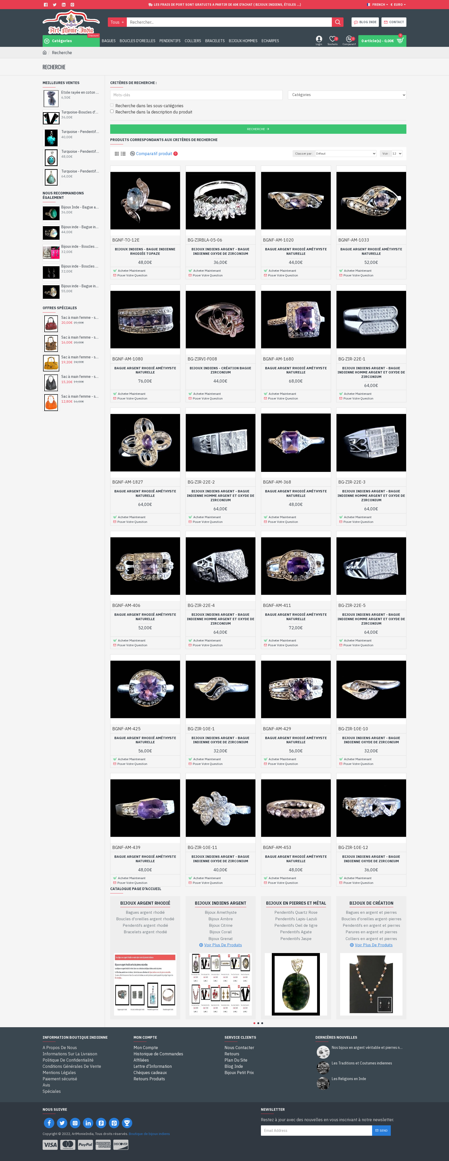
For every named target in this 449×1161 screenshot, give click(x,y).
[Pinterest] (73, 4)
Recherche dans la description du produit (153, 112)
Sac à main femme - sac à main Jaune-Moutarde (80, 357)
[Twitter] (55, 4)
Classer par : (304, 153)
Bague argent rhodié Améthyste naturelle (296, 251)
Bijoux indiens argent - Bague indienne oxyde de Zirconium (220, 251)
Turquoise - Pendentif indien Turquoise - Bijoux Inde (80, 131)
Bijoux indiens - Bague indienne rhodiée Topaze (145, 251)
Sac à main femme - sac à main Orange (80, 396)
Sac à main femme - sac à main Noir (80, 376)
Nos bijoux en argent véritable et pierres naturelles (367, 1048)
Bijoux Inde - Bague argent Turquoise (80, 207)
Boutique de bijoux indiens (149, 1134)
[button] (254, 1023)
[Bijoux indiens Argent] (220, 984)
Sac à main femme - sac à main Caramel (80, 337)
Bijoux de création (371, 903)
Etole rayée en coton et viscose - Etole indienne (80, 92)
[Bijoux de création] (371, 984)
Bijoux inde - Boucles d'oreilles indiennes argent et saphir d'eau (80, 266)
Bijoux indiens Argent (220, 903)
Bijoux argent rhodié (145, 903)
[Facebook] (46, 4)
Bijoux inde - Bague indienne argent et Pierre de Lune (80, 227)
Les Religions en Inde (349, 1079)
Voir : (385, 153)
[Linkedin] (64, 4)
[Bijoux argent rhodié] (145, 984)
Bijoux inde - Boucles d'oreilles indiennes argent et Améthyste (80, 246)
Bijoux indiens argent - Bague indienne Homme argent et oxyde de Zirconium (371, 372)
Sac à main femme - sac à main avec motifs (80, 317)
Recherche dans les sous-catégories (149, 105)
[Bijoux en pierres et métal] (296, 984)
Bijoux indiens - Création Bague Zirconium (220, 370)
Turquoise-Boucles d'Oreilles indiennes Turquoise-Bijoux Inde (80, 112)
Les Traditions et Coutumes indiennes (362, 1063)
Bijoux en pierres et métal (296, 903)
